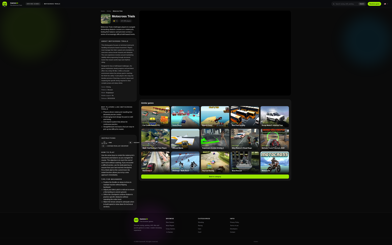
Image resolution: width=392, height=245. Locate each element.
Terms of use (234, 225)
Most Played (170, 225)
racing (142, 225)
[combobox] (346, 4)
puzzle (136, 228)
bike (155, 225)
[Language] (386, 4)
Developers (233, 229)
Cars (199, 229)
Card (199, 232)
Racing (200, 225)
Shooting (201, 222)
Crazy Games (170, 229)
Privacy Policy (234, 222)
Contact (232, 232)
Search (362, 4)
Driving (108, 87)
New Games (170, 222)
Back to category (215, 176)
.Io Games (169, 232)
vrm (256, 241)
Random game (374, 4)
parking (147, 225)
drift (151, 225)
